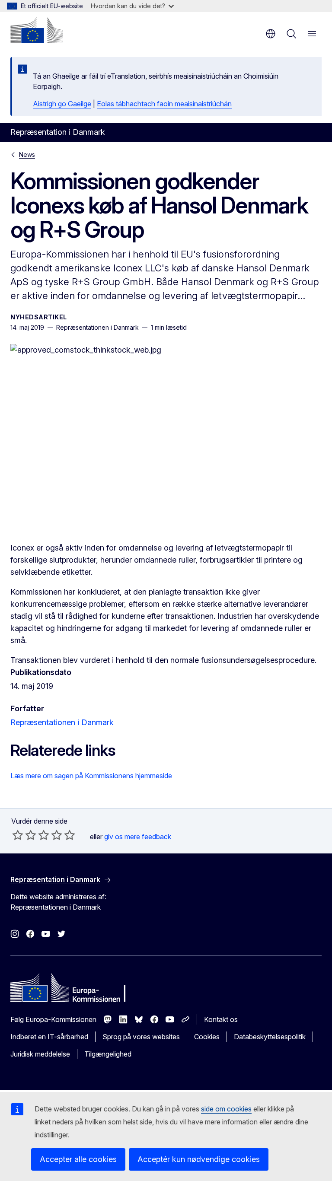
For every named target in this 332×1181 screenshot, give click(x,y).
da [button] (270, 33)
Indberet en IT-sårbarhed (49, 1036)
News (27, 154)
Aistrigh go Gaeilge (62, 103)
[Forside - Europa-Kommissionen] (36, 30)
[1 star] (17, 834)
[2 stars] (24, 834)
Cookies (207, 1036)
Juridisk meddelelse (40, 1054)
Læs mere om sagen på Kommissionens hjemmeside (91, 776)
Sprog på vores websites (141, 1036)
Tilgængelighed (107, 1054)
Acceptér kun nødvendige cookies (198, 1159)
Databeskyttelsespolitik (270, 1036)
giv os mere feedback (137, 836)
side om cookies (226, 1109)
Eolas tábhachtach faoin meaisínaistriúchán (164, 103)
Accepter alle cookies (78, 1159)
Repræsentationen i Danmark (62, 722)
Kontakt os (221, 1019)
